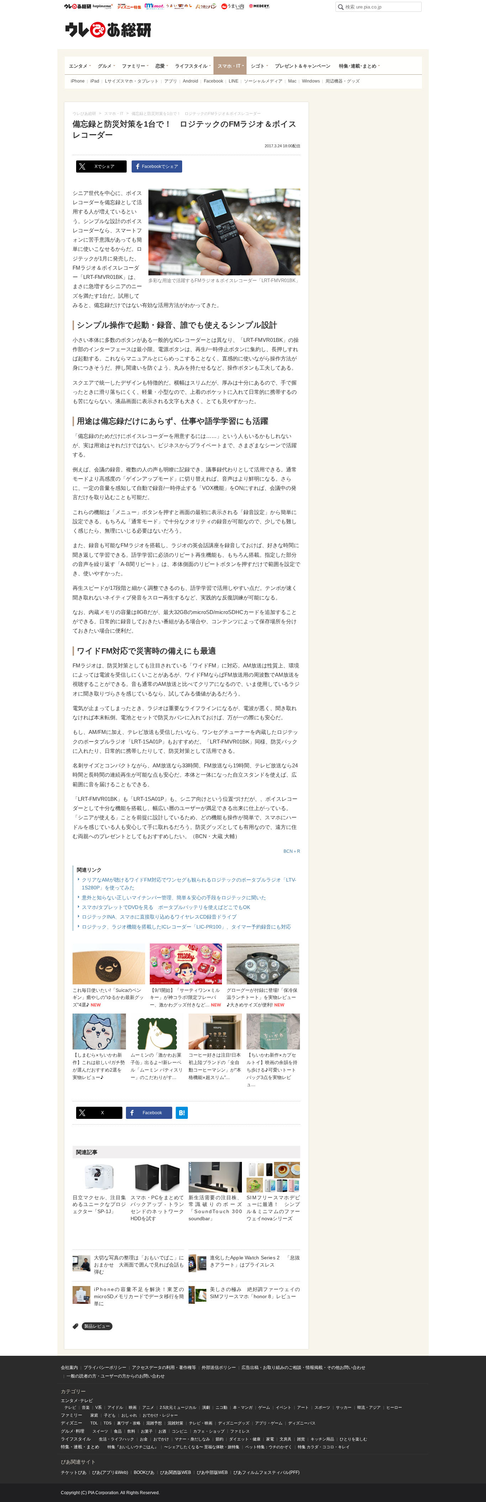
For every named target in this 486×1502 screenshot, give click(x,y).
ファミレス (240, 1431)
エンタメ (78, 66)
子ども (110, 1415)
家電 (270, 1439)
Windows (311, 81)
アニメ (148, 1407)
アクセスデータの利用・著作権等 (164, 1367)
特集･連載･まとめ (357, 66)
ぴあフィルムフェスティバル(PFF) (266, 1472)
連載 (78, 1446)
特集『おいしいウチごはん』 (132, 1447)
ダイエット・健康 (244, 1439)
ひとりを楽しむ (353, 1439)
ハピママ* (102, 6)
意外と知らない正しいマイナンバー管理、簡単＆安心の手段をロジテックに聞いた (174, 897)
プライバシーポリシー (105, 1367)
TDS (107, 1423)
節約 (219, 1439)
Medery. (259, 6)
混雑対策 (175, 1423)
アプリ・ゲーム (268, 1423)
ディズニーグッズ (233, 1423)
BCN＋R (292, 851)
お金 (144, 1439)
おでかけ (161, 1439)
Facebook (213, 81)
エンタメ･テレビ (77, 1400)
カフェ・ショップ (208, 1431)
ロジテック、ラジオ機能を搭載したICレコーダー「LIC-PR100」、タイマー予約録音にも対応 (186, 927)
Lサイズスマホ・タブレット (132, 81)
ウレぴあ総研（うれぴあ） (108, 30)
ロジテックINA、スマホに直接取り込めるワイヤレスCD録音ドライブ (159, 917)
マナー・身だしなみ (192, 1439)
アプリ (170, 81)
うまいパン (205, 6)
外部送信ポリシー (219, 1367)
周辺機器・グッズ (343, 81)
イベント (283, 1407)
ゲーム (264, 1407)
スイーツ (100, 1431)
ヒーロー (394, 1407)
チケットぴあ (73, 1472)
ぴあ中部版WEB (212, 1472)
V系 (98, 1407)
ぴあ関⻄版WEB (175, 1472)
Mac (292, 81)
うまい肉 (232, 6)
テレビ (70, 1407)
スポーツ (322, 1407)
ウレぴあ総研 (77, 6)
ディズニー (71, 1423)
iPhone (78, 81)
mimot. (154, 6)
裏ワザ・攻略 (129, 1423)
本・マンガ (243, 1407)
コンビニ (179, 1431)
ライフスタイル (191, 66)
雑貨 (301, 1439)
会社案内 (69, 1367)
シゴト (258, 66)
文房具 (285, 1439)
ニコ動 (221, 1407)
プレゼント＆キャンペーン (303, 66)
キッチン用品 (322, 1439)
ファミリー (133, 66)
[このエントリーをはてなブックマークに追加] (182, 1113)
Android (190, 81)
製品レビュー (97, 1326)
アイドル (115, 1407)
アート (303, 1407)
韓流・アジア (369, 1407)
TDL (94, 1423)
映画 (133, 1407)
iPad (94, 81)
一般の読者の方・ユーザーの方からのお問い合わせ (116, 1376)
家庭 (94, 1415)
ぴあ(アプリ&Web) (110, 1472)
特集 (65, 1446)
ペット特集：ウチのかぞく (268, 1447)
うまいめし (179, 6)
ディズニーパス (302, 1423)
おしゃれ (129, 1415)
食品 (118, 1431)
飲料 (131, 1431)
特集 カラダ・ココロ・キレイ (324, 1447)
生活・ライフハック (116, 1439)
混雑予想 (154, 1423)
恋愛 (160, 66)
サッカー (344, 1407)
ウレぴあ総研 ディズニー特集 (129, 6)
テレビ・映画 (200, 1423)
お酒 (162, 1431)
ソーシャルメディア (263, 81)
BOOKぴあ (144, 1472)
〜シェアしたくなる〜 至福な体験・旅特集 (201, 1447)
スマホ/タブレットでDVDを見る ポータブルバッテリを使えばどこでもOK (166, 907)
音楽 (86, 1407)
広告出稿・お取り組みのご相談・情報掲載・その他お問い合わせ (303, 1367)
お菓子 (147, 1431)
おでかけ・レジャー (160, 1415)
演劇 (206, 1407)
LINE (233, 81)
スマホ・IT (229, 66)
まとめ (92, 1446)
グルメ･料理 (72, 1431)
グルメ (105, 66)
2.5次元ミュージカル (178, 1407)
